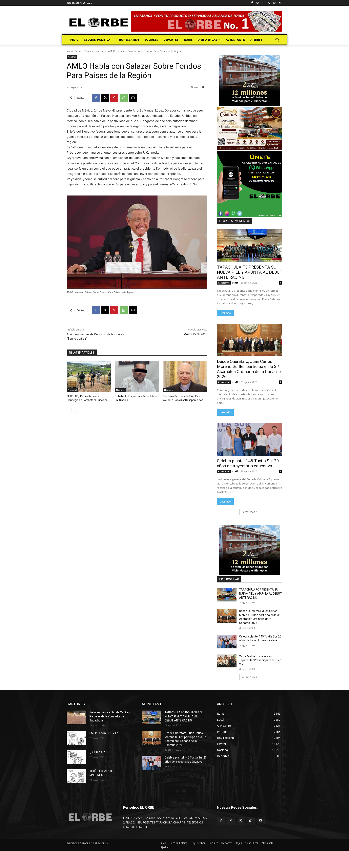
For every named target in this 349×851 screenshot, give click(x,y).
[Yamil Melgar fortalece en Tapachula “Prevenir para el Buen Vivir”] (227, 661)
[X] (269, 3)
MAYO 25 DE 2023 (195, 334)
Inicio (70, 51)
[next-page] (75, 409)
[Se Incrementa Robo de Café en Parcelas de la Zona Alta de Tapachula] (76, 717)
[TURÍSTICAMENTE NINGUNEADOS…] (76, 776)
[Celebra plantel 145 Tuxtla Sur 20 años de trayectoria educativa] (249, 439)
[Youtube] (280, 3)
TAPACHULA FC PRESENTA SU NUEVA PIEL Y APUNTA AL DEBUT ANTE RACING (249, 272)
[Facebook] (252, 3)
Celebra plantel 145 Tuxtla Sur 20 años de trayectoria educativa (248, 463)
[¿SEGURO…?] (76, 757)
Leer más (225, 312)
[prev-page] (69, 409)
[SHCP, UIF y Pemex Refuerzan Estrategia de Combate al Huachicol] (89, 376)
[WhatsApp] (274, 3)
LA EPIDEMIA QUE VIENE (104, 733)
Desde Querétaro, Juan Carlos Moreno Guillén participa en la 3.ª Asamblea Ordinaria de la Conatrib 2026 (249, 369)
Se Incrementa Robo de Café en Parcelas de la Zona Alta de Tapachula (109, 716)
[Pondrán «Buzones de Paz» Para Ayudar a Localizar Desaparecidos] (185, 376)
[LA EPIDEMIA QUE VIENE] (76, 738)
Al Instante (223, 282)
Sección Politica (84, 51)
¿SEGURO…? (97, 752)
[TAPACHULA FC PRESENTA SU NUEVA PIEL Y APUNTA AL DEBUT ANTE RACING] (249, 245)
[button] (277, 40)
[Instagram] (257, 3)
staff (235, 282)
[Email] (133, 98)
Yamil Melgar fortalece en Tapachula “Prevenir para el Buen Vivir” (260, 660)
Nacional (101, 51)
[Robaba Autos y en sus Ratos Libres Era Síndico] (137, 376)
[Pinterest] (263, 3)
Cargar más (248, 512)
